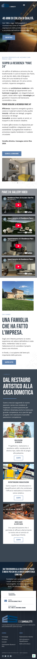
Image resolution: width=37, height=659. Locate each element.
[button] (23, 4)
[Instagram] (8, 656)
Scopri (18, 458)
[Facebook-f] (3, 656)
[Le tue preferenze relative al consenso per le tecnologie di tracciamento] (34, 656)
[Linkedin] (11, 656)
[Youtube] (5, 656)
